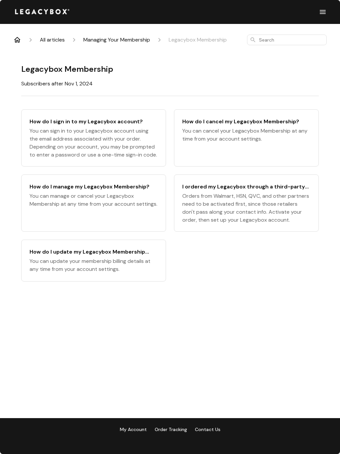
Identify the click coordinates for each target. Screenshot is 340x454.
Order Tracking (171, 429)
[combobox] (287, 40)
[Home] (17, 40)
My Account (133, 429)
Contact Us (207, 429)
